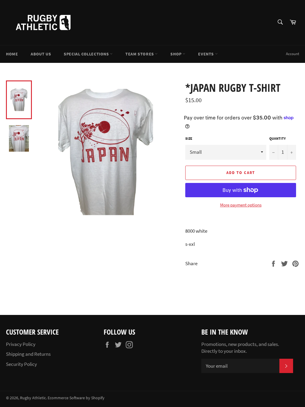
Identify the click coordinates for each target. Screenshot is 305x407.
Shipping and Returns (28, 354)
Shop (176, 54)
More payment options (241, 205)
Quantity (277, 138)
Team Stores (140, 54)
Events (206, 54)
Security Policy (21, 364)
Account (292, 53)
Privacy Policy (20, 344)
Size (188, 138)
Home (12, 54)
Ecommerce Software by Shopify (76, 397)
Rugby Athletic (33, 397)
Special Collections (87, 54)
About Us (41, 54)
